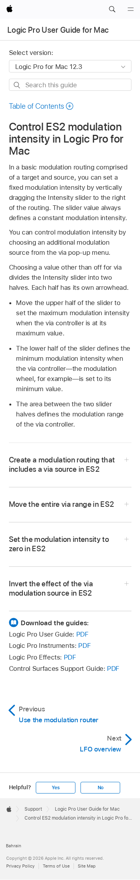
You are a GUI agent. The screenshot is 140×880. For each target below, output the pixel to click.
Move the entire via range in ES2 (61, 504)
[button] (112, 9)
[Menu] (130, 9)
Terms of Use (56, 866)
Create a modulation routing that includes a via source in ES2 (62, 464)
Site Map (87, 866)
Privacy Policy (20, 866)
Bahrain (13, 845)
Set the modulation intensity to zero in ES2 (59, 544)
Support (33, 809)
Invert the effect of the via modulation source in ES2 (51, 588)
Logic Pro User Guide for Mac (58, 30)
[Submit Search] (17, 85)
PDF (82, 634)
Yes (56, 787)
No (101, 787)
